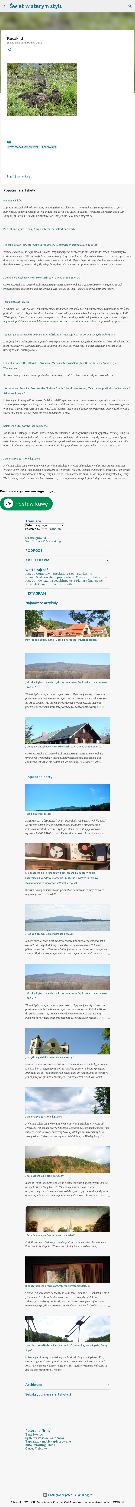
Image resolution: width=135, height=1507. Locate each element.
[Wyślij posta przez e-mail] (9, 143)
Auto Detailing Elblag (40, 1445)
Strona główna (35, 538)
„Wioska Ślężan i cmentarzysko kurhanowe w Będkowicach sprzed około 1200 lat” (50, 245)
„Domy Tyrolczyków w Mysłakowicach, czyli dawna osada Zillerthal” (42, 277)
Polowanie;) (49, 147)
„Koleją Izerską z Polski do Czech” (45, 1175)
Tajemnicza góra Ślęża (16, 302)
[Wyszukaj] (68, 6)
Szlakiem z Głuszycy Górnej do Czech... (25, 426)
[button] (9, 50)
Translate (55, 529)
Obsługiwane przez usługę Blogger (69, 1495)
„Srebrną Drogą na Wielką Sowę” (22, 458)
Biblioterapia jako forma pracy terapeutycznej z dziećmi (57, 1286)
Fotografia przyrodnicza (23, 147)
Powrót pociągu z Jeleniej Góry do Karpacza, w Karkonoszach (39, 229)
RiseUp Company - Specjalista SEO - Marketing (58, 573)
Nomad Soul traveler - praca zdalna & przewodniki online (66, 577)
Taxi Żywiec (34, 1434)
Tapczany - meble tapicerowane (48, 1441)
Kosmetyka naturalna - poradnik (48, 584)
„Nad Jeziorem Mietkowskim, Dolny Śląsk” (49, 934)
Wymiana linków (12, 200)
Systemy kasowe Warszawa (44, 1438)
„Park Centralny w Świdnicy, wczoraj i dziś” (50, 1235)
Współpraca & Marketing (43, 541)
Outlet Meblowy (36, 1448)
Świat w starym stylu (36, 6)
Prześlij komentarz (18, 176)
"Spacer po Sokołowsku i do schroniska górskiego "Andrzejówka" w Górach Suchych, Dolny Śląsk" (59, 334)
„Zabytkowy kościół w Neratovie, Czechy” (49, 1057)
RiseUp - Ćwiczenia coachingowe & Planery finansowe (64, 580)
